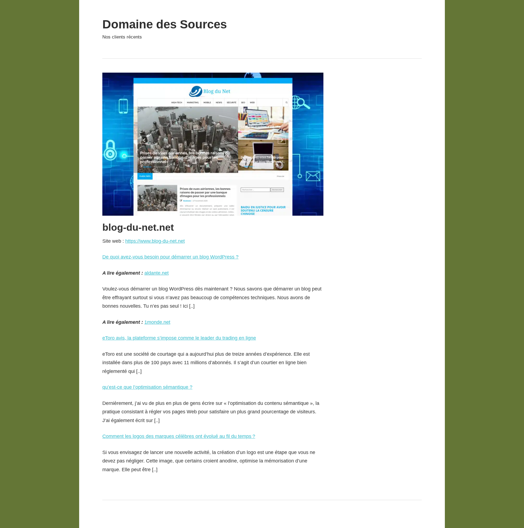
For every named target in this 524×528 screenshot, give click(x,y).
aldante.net (156, 273)
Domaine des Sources (164, 24)
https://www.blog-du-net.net (155, 241)
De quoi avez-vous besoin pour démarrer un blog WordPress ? (170, 257)
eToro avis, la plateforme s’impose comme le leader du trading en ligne (179, 338)
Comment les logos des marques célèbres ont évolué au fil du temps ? (178, 436)
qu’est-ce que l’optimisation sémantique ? (147, 387)
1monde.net (157, 322)
